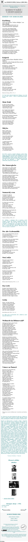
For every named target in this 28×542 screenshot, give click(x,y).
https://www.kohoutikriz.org (16, 536)
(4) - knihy (4, 506)
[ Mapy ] (15, 518)
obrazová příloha (6, 509)
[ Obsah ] (12, 518)
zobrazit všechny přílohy (9, 498)
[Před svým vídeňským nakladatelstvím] (14, 492)
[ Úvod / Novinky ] (12, 516)
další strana (23, 509)
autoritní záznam (5, 505)
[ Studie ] (17, 516)
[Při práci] (14, 484)
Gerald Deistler (5, 156)
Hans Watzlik (5, 23)
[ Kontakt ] (16, 520)
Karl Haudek (10, 439)
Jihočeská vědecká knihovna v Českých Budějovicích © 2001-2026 (10, 525)
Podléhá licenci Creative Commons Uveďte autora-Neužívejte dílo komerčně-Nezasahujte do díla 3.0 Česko (14, 531)
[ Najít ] (11, 520)
